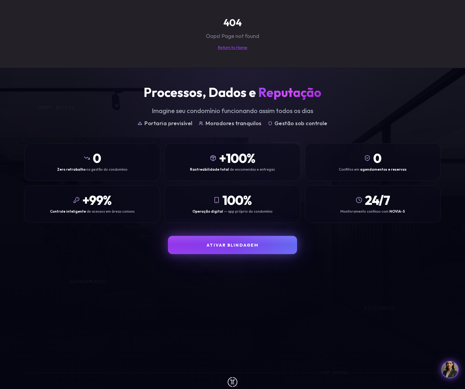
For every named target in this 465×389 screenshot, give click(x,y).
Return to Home (232, 47)
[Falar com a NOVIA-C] (450, 369)
